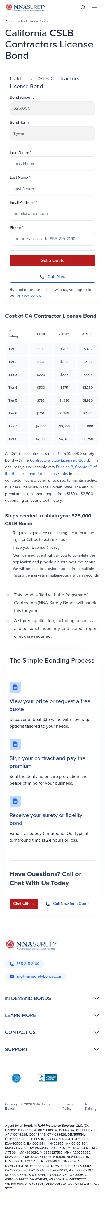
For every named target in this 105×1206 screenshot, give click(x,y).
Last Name (19, 177)
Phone (15, 228)
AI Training (91, 1106)
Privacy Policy (67, 1106)
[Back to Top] (10, 1197)
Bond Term (19, 122)
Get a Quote (53, 260)
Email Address (22, 203)
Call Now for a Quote (71, 904)
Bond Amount (22, 97)
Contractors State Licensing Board (59, 460)
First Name (19, 152)
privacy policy (28, 295)
